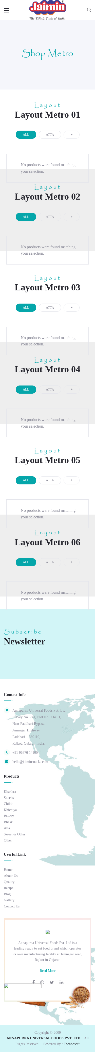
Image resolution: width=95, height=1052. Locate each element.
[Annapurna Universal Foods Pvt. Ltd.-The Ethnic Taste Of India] (47, 10)
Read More (47, 971)
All (26, 134)
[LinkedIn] (61, 982)
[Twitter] (52, 982)
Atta (50, 134)
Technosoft (72, 1044)
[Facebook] (33, 982)
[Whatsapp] (42, 982)
